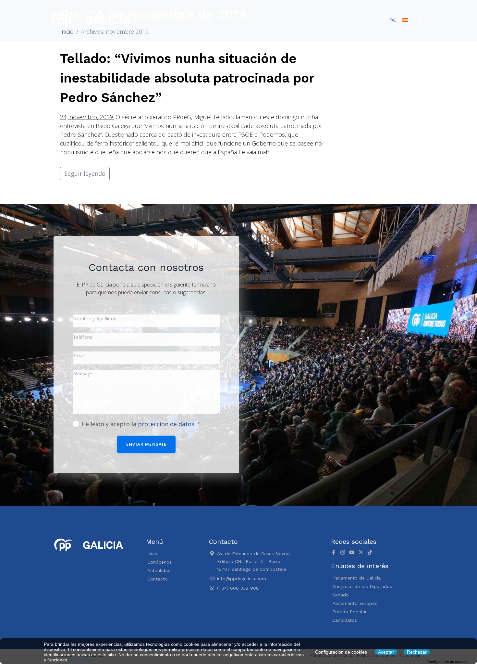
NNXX (366, 19)
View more (81, 659)
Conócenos (194, 19)
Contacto (292, 19)
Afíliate (334, 19)
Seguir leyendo (84, 173)
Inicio (154, 19)
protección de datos (166, 424)
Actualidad (243, 19)
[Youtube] (351, 552)
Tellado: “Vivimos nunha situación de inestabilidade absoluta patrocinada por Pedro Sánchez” (187, 78)
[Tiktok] (370, 552)
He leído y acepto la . (139, 424)
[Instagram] (342, 552)
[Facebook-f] (333, 552)
